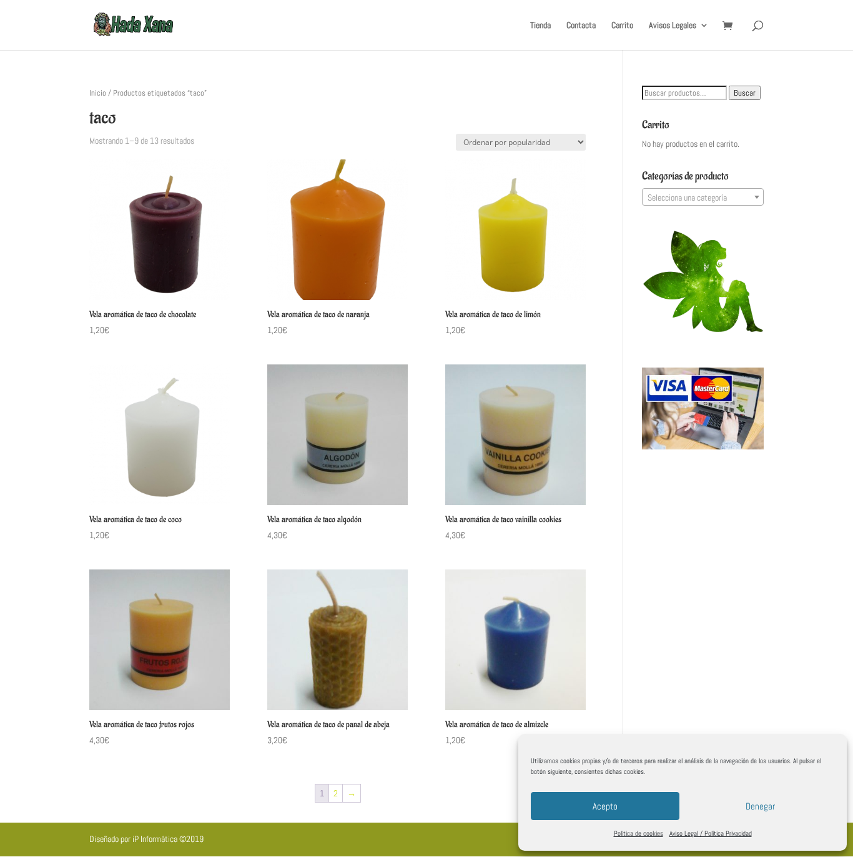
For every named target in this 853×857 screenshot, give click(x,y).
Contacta (581, 26)
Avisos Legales (672, 26)
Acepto (605, 806)
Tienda (540, 26)
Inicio (97, 93)
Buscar (745, 93)
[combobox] (703, 197)
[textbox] (703, 197)
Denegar (760, 806)
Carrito (622, 26)
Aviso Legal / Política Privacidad (710, 833)
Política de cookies (638, 833)
